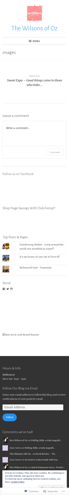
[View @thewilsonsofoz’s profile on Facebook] (4, 289)
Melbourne (9, 374)
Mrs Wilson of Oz (18, 440)
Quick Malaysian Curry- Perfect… (48, 467)
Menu (36, 41)
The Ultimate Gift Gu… (21, 454)
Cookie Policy (17, 482)
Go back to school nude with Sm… (42, 459)
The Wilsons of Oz (34, 28)
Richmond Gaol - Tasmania (35, 267)
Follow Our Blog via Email (20, 388)
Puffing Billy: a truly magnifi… (46, 440)
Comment (55, 152)
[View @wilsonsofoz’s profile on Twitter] (7, 289)
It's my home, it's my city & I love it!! (40, 256)
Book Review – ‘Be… (46, 454)
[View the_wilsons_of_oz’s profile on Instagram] (11, 289)
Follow (9, 417)
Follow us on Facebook (18, 174)
